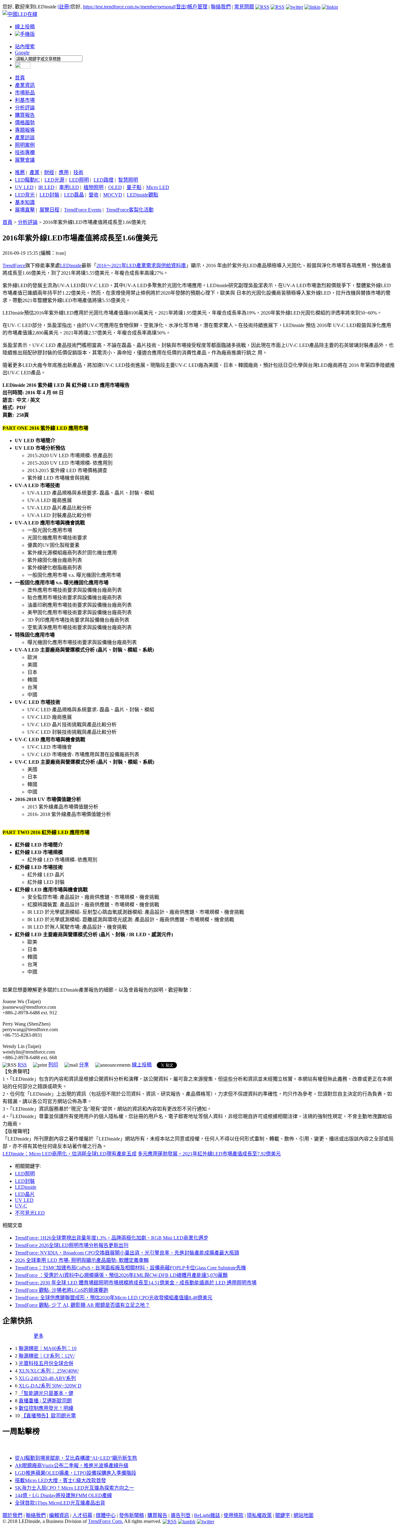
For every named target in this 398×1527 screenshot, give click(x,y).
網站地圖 (303, 1515)
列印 (53, 1064)
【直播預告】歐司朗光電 (48, 1415)
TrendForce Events (82, 209)
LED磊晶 (74, 194)
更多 (39, 1336)
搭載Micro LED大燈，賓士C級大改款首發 (60, 1480)
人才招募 (82, 1515)
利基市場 (25, 100)
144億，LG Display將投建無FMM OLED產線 (63, 1495)
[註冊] (64, 6)
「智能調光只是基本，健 (46, 1393)
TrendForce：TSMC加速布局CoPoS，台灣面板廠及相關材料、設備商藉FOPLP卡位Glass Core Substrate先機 (130, 1267)
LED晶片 (25, 1194)
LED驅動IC (27, 180)
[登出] (180, 6)
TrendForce (13, 265)
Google (22, 52)
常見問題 (244, 6)
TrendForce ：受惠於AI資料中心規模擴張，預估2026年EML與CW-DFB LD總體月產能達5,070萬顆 (121, 1275)
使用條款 (233, 1515)
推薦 (20, 172)
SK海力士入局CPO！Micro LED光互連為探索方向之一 (74, 1488)
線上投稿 (25, 26)
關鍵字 (282, 1515)
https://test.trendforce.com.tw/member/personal (128, 6)
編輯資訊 (59, 1515)
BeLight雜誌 (207, 1515)
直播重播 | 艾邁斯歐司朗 (45, 1400)
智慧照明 (128, 180)
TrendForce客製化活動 (130, 209)
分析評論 (25, 107)
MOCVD (112, 194)
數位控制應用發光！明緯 (46, 1408)
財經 (49, 172)
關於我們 (12, 1515)
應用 (64, 172)
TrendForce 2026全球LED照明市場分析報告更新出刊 (71, 1245)
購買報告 (25, 115)
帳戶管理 (197, 6)
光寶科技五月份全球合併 (46, 1363)
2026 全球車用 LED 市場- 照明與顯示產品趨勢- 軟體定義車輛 (82, 1260)
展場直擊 (25, 209)
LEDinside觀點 (142, 194)
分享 (84, 1064)
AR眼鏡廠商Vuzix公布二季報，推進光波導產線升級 (71, 1465)
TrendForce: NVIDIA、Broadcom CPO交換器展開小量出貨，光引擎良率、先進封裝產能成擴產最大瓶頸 (127, 1252)
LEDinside (70, 265)
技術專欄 (25, 152)
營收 (94, 194)
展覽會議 (25, 160)
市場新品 (25, 92)
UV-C (21, 1205)
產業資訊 (25, 85)
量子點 (134, 187)
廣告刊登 (181, 1515)
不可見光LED (30, 1213)
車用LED (69, 187)
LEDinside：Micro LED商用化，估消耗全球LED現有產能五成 (69, 1153)
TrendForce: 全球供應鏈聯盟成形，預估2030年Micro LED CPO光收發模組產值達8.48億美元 (113, 1297)
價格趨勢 (25, 122)
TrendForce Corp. (105, 1521)
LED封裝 (49, 194)
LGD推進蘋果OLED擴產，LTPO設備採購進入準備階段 (75, 1473)
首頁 (20, 77)
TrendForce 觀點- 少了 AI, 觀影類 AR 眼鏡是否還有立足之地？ (82, 1305)
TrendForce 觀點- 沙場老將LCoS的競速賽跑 (61, 1290)
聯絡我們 (221, 6)
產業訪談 (25, 137)
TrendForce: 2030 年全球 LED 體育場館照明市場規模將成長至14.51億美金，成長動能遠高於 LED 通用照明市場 (136, 1282)
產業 (34, 172)
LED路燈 (103, 180)
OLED (115, 187)
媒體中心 (106, 1515)
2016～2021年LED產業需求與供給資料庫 (141, 265)
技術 (78, 172)
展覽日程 (49, 209)
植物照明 (94, 187)
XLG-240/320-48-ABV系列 (47, 1378)
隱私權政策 (259, 1515)
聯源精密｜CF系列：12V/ (47, 1356)
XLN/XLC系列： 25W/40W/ (49, 1370)
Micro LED (157, 187)
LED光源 (54, 180)
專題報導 (25, 130)
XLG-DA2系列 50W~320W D (50, 1385)
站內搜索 (25, 46)
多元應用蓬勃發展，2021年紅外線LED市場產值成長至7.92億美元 (209, 1153)
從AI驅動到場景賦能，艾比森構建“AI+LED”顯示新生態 (76, 1458)
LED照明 (79, 180)
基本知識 (25, 202)
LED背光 (25, 194)
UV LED (24, 187)
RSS (22, 1064)
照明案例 (25, 145)
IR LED (46, 187)
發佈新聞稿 (131, 1515)
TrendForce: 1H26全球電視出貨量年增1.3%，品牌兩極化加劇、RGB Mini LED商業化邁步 (111, 1237)
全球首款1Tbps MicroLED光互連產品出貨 (60, 1503)
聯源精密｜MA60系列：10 (47, 1348)
